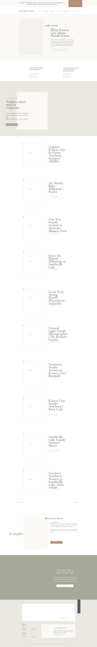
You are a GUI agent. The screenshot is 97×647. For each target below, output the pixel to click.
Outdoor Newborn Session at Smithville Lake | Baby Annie (56, 480)
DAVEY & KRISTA (62, 644)
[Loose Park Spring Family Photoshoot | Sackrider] (34, 300)
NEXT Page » (76, 502)
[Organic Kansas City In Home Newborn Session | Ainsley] (34, 155)
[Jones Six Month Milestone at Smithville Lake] (34, 264)
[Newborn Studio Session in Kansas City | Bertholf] (34, 373)
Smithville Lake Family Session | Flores (56, 441)
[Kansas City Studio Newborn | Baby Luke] (34, 409)
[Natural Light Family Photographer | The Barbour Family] (34, 337)
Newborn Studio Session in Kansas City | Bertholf (57, 370)
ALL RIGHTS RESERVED (46, 644)
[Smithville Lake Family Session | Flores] (34, 445)
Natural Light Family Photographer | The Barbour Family (57, 334)
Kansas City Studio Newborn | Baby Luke (56, 404)
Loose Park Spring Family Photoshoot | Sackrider (57, 297)
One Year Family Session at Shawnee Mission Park (57, 225)
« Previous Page (20, 502)
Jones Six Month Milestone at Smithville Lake (57, 261)
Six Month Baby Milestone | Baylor (56, 187)
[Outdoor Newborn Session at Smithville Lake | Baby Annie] (34, 482)
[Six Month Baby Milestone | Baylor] (34, 192)
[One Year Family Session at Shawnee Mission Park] (34, 228)
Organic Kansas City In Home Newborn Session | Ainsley (56, 154)
